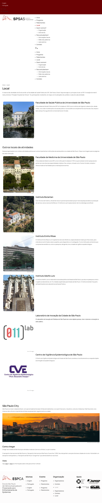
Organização (42, 30)
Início (38, 18)
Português (5, 5)
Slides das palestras (44, 40)
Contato (39, 44)
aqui (67, 92)
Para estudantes (42, 35)
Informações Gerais (44, 37)
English (4, 3)
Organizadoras (59, 481)
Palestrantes (40, 23)
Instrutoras (41, 32)
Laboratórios (42, 42)
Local (38, 25)
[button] (68, 48)
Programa (39, 20)
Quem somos (40, 28)
